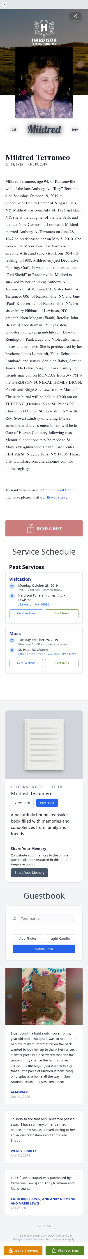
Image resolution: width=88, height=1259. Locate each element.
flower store (56, 497)
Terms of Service (56, 1239)
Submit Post (44, 949)
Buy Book (47, 803)
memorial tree (60, 489)
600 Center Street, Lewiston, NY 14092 (47, 654)
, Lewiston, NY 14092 (33, 604)
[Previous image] (10, 996)
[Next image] (78, 996)
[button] (44, 996)
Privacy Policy (31, 1239)
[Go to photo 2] (45, 1023)
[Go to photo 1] (43, 1023)
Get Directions (26, 613)
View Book (22, 803)
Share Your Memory (29, 872)
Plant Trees (62, 613)
